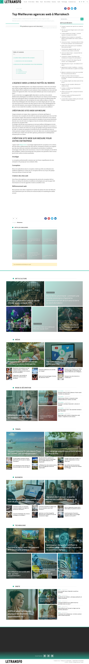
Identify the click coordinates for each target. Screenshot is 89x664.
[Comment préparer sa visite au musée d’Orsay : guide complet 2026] (25, 293)
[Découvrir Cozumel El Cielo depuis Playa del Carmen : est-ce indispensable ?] (25, 444)
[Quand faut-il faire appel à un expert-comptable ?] (34, 252)
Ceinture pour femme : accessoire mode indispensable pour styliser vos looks (68, 398)
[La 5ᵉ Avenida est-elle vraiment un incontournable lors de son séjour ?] (9, 467)
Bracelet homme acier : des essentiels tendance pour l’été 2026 (69, 410)
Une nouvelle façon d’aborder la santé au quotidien (68, 591)
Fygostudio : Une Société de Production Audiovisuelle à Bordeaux (20, 377)
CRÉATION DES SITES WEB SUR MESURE (24, 61)
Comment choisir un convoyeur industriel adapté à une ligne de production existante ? (21, 508)
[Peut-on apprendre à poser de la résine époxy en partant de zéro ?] (60, 508)
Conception (20, 70)
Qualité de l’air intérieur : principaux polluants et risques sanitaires (70, 597)
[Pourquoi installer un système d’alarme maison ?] (19, 252)
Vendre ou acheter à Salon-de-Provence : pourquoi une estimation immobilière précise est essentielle (72, 77)
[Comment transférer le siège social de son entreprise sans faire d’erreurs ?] (35, 508)
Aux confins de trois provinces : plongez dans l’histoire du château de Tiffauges (73, 466)
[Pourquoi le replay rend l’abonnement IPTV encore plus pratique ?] (25, 540)
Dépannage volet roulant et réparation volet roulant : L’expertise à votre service (69, 415)
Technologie (64, 2)
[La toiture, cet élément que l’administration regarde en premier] (47, 413)
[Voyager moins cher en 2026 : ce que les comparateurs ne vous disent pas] (60, 460)
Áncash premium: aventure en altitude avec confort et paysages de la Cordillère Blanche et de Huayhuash (47, 460)
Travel (41, 2)
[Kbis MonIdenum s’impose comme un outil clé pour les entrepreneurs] (25, 492)
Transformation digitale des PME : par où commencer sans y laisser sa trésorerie (70, 50)
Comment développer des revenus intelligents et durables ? (21, 514)
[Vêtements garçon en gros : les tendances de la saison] (22, 405)
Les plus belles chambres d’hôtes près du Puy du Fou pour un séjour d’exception (72, 99)
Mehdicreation (23, 145)
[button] (14, 244)
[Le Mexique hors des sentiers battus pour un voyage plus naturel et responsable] (35, 467)
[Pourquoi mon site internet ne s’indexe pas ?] (60, 377)
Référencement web (22, 73)
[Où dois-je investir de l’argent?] (34, 236)
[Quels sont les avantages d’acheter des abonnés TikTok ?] (35, 377)
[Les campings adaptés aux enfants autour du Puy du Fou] (64, 444)
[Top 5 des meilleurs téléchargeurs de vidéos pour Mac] (64, 354)
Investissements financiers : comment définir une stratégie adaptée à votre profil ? (72, 514)
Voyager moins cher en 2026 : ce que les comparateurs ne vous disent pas (72, 460)
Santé (58, 2)
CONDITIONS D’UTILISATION (77, 660)
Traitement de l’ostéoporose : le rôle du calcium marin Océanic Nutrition (70, 614)
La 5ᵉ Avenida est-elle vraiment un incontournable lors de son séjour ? (21, 466)
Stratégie (19, 69)
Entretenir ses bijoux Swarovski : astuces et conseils (69, 404)
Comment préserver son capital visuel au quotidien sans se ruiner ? (68, 603)
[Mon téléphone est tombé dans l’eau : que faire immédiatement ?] (18, 566)
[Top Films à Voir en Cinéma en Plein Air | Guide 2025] (44, 319)
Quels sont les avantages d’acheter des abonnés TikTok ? (47, 376)
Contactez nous (72, 2)
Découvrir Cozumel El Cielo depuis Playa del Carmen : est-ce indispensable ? (71, 60)
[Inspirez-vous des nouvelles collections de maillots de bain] (47, 397)
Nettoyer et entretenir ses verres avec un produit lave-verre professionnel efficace (72, 73)
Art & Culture (31, 2)
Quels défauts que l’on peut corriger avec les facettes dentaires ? (69, 608)
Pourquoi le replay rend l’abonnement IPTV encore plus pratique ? (71, 95)
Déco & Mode (47, 2)
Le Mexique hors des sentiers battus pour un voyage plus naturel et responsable (48, 466)
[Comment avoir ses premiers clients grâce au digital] (49, 236)
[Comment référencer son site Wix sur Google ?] (35, 371)
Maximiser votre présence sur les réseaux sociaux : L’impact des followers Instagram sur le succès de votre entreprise (21, 370)
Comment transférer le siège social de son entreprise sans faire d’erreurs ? (47, 508)
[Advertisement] (34, 40)
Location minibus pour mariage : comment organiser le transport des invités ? (71, 34)
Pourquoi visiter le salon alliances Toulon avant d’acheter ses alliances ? (69, 393)
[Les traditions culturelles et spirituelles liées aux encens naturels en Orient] (70, 319)
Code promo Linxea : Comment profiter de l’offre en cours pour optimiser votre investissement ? (72, 42)
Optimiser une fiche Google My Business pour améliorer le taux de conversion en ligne (47, 514)
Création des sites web (22, 71)
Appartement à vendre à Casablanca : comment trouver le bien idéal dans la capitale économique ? (72, 69)
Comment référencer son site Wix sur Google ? (47, 370)
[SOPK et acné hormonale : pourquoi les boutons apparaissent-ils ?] (22, 604)
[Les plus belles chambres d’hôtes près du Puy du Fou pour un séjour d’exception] (9, 460)
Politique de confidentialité (66, 660)
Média (37, 2)
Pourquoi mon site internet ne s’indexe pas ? (72, 376)
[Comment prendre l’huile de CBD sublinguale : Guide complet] (47, 612)
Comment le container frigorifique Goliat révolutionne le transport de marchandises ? (71, 57)
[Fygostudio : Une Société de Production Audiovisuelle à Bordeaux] (9, 377)
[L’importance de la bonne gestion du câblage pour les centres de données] (70, 566)
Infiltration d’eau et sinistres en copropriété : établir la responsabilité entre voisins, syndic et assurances (71, 38)
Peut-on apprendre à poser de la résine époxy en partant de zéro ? (73, 507)
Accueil (25, 2)
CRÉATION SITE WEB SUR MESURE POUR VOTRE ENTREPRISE (28, 64)
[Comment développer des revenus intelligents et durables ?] (9, 515)
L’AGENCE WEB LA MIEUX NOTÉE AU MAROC (24, 57)
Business (54, 2)
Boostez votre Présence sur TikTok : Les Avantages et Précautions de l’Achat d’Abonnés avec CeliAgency (73, 370)
